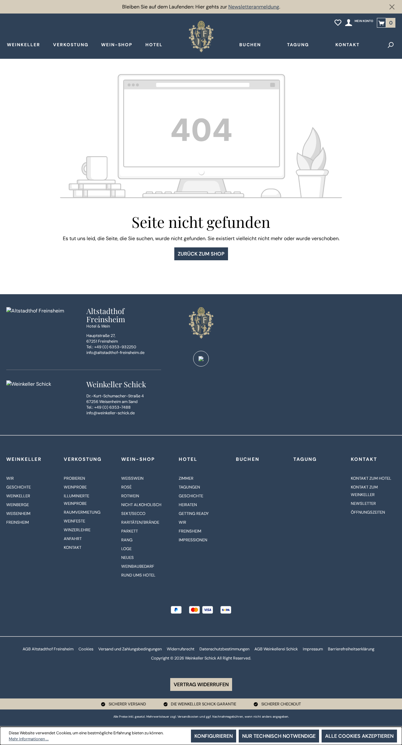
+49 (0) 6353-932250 (115, 347)
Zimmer (186, 478)
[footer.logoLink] (201, 323)
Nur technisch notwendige (279, 736)
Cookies (86, 649)
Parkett (129, 531)
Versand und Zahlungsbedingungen (130, 649)
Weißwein (132, 478)
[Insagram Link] (201, 359)
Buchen (247, 459)
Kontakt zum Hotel (371, 478)
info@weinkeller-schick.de (110, 413)
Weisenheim (18, 513)
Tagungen (189, 487)
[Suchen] (390, 45)
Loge (126, 548)
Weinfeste (74, 521)
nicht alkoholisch (141, 504)
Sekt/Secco (133, 513)
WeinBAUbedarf (137, 566)
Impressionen (193, 540)
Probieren (74, 478)
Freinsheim (17, 522)
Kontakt (72, 547)
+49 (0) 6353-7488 (112, 407)
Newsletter (363, 503)
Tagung (305, 459)
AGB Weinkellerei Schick (276, 649)
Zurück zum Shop (201, 254)
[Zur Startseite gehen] (201, 36)
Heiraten (188, 504)
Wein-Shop (138, 459)
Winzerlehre (77, 530)
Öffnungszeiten (368, 512)
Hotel (188, 459)
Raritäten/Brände (140, 522)
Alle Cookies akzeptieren (359, 736)
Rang (127, 540)
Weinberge (17, 504)
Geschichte (18, 487)
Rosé (126, 487)
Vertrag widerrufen (201, 684)
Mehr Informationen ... (29, 739)
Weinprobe (75, 487)
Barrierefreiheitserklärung (351, 649)
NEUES (127, 557)
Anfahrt (73, 538)
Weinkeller (23, 459)
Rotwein (130, 496)
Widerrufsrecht (180, 649)
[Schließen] (392, 7)
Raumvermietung (82, 512)
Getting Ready (194, 513)
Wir (10, 478)
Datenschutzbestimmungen (224, 649)
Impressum (313, 649)
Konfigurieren (213, 736)
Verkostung (83, 459)
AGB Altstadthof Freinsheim (48, 649)
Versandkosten (187, 717)
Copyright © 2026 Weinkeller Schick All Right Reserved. (201, 658)
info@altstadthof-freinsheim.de (115, 352)
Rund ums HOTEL (138, 575)
